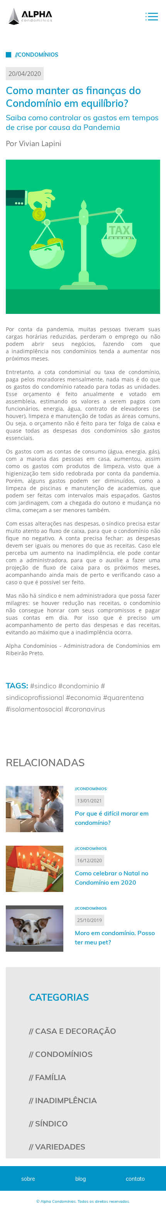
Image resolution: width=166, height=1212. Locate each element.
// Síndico (48, 1123)
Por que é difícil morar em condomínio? (112, 817)
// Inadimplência (63, 1100)
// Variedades (57, 1146)
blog (80, 1178)
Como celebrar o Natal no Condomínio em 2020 (111, 877)
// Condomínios (61, 1054)
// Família (47, 1077)
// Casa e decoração (72, 1031)
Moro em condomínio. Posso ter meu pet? (115, 937)
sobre (28, 1178)
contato (135, 1178)
